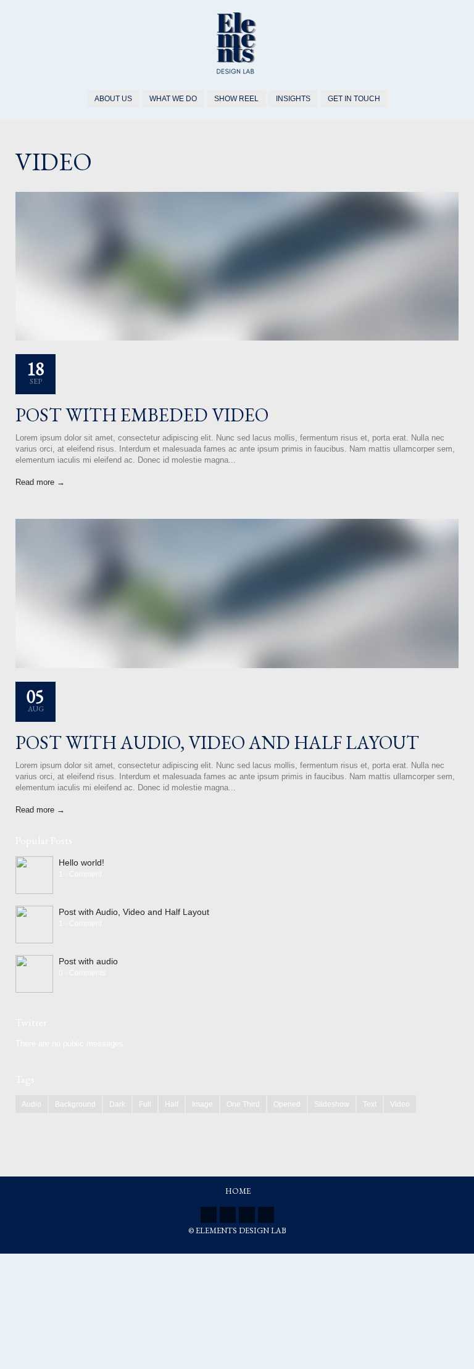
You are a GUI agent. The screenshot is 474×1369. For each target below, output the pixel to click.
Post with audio (88, 961)
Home (238, 1191)
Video (400, 1104)
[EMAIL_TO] (247, 1215)
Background (75, 1104)
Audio (31, 1104)
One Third (243, 1104)
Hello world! (81, 862)
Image (202, 1104)
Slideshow (331, 1104)
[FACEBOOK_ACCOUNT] (209, 1215)
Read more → (40, 482)
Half (171, 1104)
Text (369, 1104)
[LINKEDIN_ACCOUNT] (228, 1215)
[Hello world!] (34, 875)
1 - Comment (80, 874)
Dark (117, 1104)
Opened (287, 1104)
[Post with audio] (34, 974)
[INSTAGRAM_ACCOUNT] (266, 1215)
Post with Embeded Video (141, 415)
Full (145, 1104)
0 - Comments (82, 973)
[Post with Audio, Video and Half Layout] (34, 924)
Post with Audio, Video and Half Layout (217, 742)
